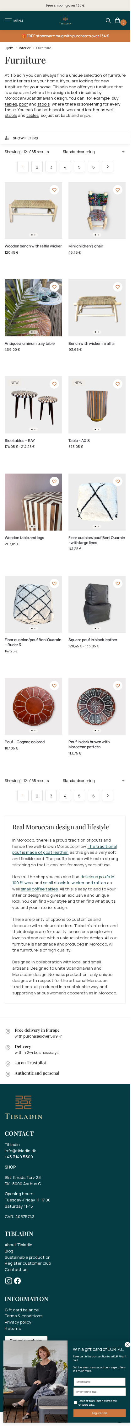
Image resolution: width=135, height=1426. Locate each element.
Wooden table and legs (24, 537)
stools (43, 104)
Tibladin (12, 1144)
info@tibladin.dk (20, 1151)
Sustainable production (28, 1257)
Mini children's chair (85, 246)
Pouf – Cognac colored (25, 741)
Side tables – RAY (20, 440)
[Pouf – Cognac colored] (33, 706)
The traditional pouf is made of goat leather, (64, 849)
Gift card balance (22, 1310)
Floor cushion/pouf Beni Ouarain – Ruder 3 (33, 642)
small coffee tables (39, 889)
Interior (24, 47)
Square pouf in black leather (92, 639)
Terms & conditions (23, 1316)
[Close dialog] (127, 1344)
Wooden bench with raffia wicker (33, 246)
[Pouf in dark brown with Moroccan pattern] (97, 706)
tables (11, 104)
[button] (118, 20)
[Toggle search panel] (108, 20)
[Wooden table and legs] (33, 502)
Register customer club (28, 1263)
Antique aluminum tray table (30, 343)
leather (92, 109)
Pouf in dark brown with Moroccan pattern (89, 744)
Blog (9, 1251)
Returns (13, 1328)
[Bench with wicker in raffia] (97, 307)
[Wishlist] (54, 189)
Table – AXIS (79, 440)
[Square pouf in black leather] (97, 604)
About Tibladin (18, 1244)
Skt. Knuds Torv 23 (23, 1177)
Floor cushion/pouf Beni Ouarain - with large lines (96, 540)
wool (71, 109)
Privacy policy (18, 1322)
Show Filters (25, 138)
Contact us (16, 1269)
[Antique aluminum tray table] (33, 307)
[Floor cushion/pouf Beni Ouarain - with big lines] (97, 502)
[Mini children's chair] (97, 210)
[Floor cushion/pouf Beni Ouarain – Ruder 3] (33, 604)
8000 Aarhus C (26, 1183)
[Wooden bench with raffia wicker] (33, 210)
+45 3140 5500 (19, 1156)
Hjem (9, 47)
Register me (99, 1413)
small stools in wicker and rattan (74, 882)
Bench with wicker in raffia (91, 343)
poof (23, 104)
